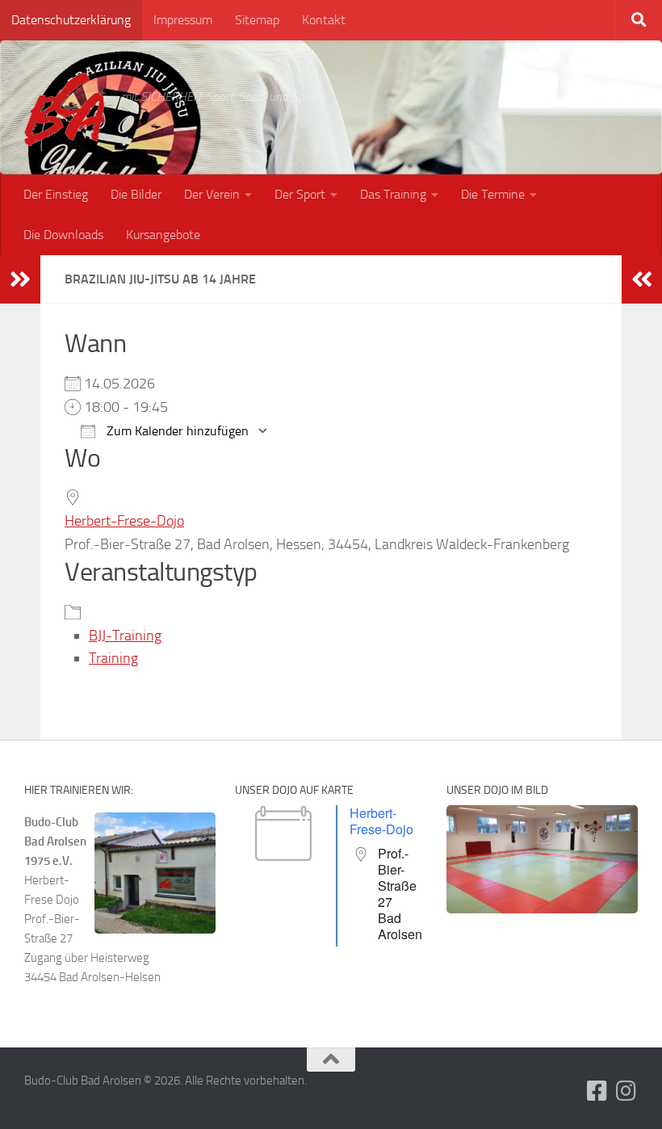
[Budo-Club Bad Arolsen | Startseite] (64, 109)
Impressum (182, 19)
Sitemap (257, 19)
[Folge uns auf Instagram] (626, 1091)
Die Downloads (63, 234)
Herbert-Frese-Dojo (124, 521)
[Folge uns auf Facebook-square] (597, 1091)
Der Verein (212, 194)
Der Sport (299, 194)
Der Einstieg (55, 194)
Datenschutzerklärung (71, 19)
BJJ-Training (125, 635)
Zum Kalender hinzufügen (176, 431)
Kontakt (324, 19)
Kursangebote (163, 234)
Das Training (393, 194)
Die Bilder (136, 194)
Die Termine (493, 194)
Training (113, 658)
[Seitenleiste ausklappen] (20, 279)
